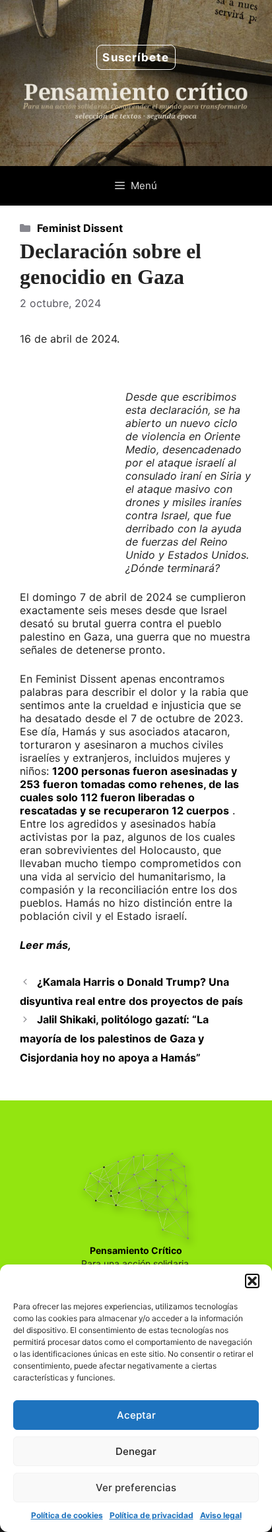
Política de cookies (67, 1515)
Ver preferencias (136, 1487)
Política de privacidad (151, 1515)
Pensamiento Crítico (136, 1250)
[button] (252, 1281)
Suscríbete (135, 57)
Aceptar (136, 1415)
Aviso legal (221, 1515)
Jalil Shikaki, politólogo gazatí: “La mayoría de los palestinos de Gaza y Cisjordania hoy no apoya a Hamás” (114, 1038)
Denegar (136, 1451)
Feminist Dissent (80, 228)
